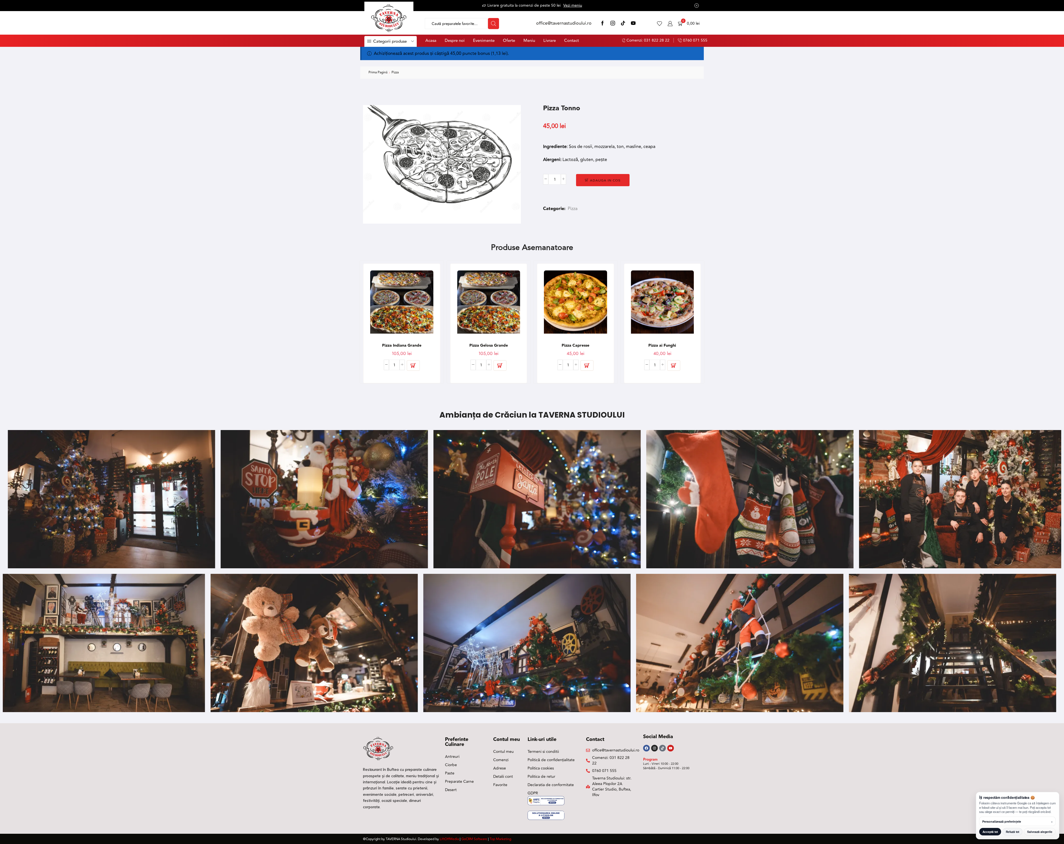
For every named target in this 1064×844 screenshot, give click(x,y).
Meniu (529, 40)
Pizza (395, 72)
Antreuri (452, 756)
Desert (451, 790)
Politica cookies (541, 768)
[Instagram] (612, 24)
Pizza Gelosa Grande (488, 345)
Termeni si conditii (543, 752)
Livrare (549, 40)
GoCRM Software (474, 839)
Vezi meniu (572, 5)
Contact (571, 40)
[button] (413, 365)
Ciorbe (451, 765)
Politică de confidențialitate (551, 760)
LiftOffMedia (449, 839)
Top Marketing (500, 839)
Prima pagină (378, 72)
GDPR (533, 793)
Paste (449, 773)
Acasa (430, 40)
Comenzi (500, 760)
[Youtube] (670, 748)
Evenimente (484, 40)
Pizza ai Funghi (662, 345)
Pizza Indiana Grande (401, 345)
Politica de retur (541, 776)
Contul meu (503, 752)
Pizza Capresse (575, 345)
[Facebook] (602, 24)
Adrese (499, 768)
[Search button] (493, 23)
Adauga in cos (605, 180)
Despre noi (455, 40)
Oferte (509, 40)
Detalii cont (503, 776)
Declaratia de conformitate (551, 785)
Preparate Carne (459, 781)
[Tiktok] (662, 748)
